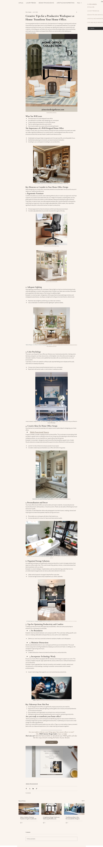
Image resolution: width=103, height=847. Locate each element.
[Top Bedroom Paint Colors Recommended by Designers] (74, 809)
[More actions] (76, 12)
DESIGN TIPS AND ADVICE (46, 3)
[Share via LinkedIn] (33, 788)
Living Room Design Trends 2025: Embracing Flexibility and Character (51, 817)
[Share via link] (36, 788)
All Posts (21, 3)
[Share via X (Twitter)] (29, 788)
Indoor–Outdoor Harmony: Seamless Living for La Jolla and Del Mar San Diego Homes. (28, 817)
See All (83, 800)
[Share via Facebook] (26, 788)
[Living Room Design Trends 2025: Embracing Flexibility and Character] (51, 809)
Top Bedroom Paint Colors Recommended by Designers (73, 817)
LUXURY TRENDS (31, 3)
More (78, 3)
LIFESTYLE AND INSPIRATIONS (65, 3)
